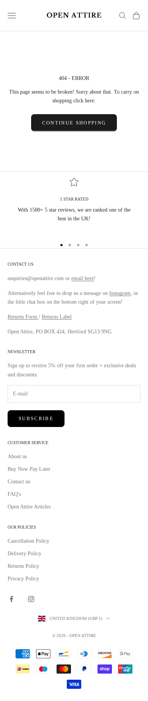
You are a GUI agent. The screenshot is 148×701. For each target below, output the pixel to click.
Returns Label (57, 317)
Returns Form (23, 317)
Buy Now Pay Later (29, 469)
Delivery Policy (24, 553)
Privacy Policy (23, 579)
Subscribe (36, 418)
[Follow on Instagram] (31, 599)
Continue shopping (74, 123)
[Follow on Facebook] (11, 599)
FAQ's (14, 494)
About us (17, 456)
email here (82, 278)
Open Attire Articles (29, 507)
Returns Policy (23, 566)
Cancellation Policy (28, 541)
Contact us (19, 481)
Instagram (120, 293)
